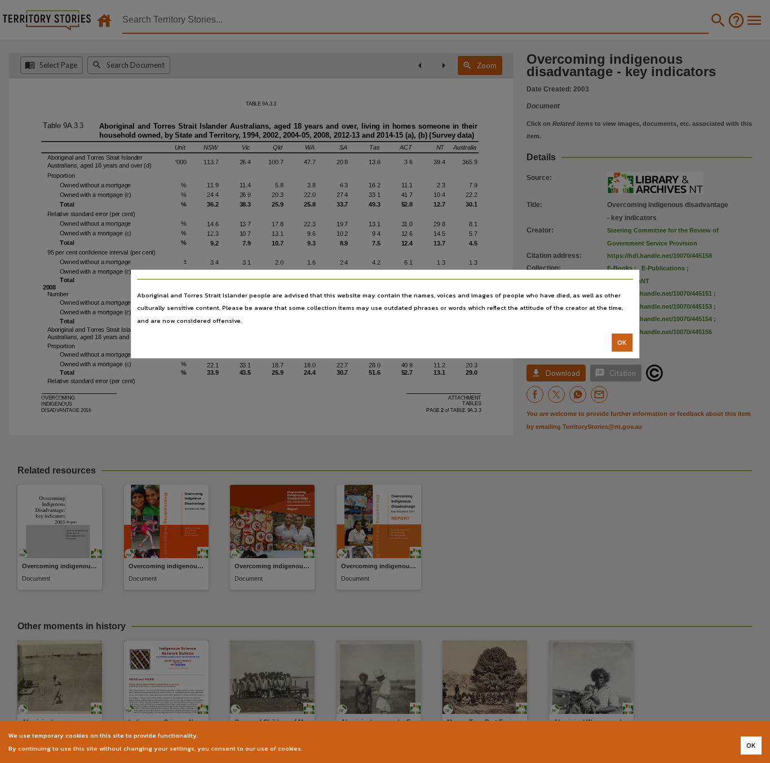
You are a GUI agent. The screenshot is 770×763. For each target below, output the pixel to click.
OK (622, 342)
